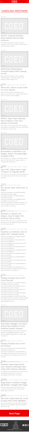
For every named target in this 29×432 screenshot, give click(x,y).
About (15, 423)
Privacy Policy (16, 425)
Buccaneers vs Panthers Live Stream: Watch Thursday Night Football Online (14, 153)
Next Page (14, 413)
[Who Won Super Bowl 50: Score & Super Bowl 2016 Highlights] (14, 396)
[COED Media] (4, 426)
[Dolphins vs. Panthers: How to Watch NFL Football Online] (14, 229)
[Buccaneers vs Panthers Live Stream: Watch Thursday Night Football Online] (14, 142)
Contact (15, 421)
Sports (4, 32)
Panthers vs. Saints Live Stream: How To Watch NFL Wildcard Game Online (12, 216)
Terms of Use (15, 427)
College (4, 379)
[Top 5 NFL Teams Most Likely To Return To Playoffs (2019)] (14, 167)
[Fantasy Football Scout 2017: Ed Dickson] (14, 341)
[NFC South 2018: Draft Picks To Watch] (14, 185)
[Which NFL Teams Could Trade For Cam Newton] (14, 85)
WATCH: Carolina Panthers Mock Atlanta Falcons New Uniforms (12, 38)
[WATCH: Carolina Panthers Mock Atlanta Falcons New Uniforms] (14, 26)
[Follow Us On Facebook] (23, 425)
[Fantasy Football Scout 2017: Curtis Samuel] (14, 275)
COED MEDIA (11, 429)
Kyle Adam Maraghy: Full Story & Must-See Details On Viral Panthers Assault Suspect (14, 326)
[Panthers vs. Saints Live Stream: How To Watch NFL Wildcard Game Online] (14, 211)
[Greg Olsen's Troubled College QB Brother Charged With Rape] (14, 380)
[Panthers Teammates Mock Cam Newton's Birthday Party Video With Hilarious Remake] (14, 362)
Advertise (16, 424)
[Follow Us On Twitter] (26, 425)
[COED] (15, 1)
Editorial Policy (16, 428)
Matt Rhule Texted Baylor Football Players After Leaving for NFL (13, 71)
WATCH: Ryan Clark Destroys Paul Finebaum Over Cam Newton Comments (13, 120)
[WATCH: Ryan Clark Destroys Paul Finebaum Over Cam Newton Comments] (14, 109)
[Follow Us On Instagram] (28, 425)
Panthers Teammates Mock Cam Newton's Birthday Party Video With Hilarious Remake (13, 366)
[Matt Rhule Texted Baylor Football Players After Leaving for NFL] (14, 59)
